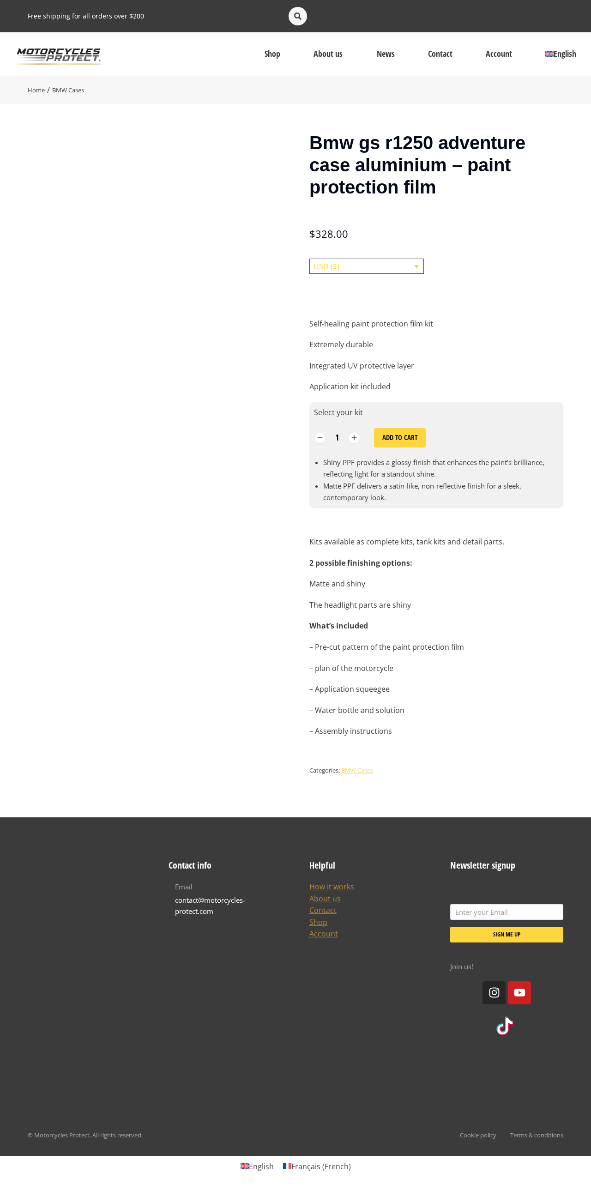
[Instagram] (494, 992)
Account (323, 934)
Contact (323, 910)
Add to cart (399, 437)
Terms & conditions (536, 1135)
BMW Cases (357, 770)
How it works (331, 887)
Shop (318, 922)
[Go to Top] (577, 1176)
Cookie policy (478, 1135)
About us (325, 899)
